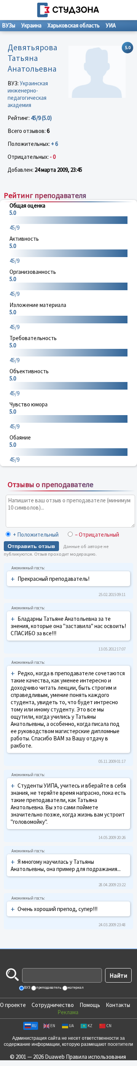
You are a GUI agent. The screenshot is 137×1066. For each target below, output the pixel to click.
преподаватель (48, 987)
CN (109, 1025)
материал (75, 987)
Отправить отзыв (31, 546)
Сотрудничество (53, 1004)
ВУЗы (8, 25)
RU (34, 1025)
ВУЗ (26, 987)
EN (52, 1025)
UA (71, 1025)
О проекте (13, 1004)
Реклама (67, 1012)
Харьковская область (74, 25)
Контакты (118, 1004)
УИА (111, 25)
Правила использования (96, 1056)
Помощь (90, 1004)
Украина (31, 25)
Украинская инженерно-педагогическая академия (28, 94)
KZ (90, 1025)
